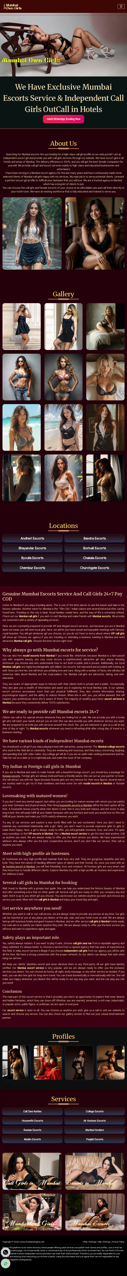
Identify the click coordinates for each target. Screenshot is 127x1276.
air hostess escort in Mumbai (18, 866)
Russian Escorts (32, 1130)
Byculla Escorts (32, 558)
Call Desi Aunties (32, 1111)
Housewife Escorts (32, 1120)
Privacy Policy (118, 1241)
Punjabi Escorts (94, 1139)
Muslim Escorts (32, 1139)
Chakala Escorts (94, 558)
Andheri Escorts (32, 538)
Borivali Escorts (94, 548)
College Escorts (95, 1111)
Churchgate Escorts (94, 568)
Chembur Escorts (32, 568)
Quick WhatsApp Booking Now (63, 119)
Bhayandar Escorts (32, 548)
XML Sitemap (104, 1241)
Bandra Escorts (94, 538)
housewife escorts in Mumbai (75, 805)
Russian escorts (11, 776)
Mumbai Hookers (94, 1130)
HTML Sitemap (89, 1241)
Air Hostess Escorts (94, 1120)
